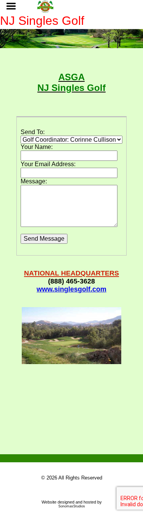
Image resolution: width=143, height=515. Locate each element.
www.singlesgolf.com (71, 289)
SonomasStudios (71, 506)
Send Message (44, 238)
